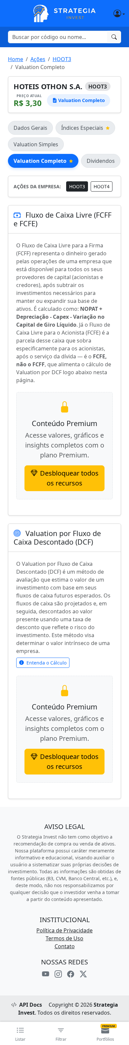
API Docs (30, 1004)
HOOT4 (101, 186)
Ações (37, 59)
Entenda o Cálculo (46, 663)
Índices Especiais (82, 127)
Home (15, 59)
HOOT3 (62, 59)
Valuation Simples (36, 144)
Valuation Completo (40, 160)
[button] (110, 13)
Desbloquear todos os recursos (69, 478)
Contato (65, 946)
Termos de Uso (64, 938)
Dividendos (101, 160)
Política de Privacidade (64, 930)
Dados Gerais (30, 127)
